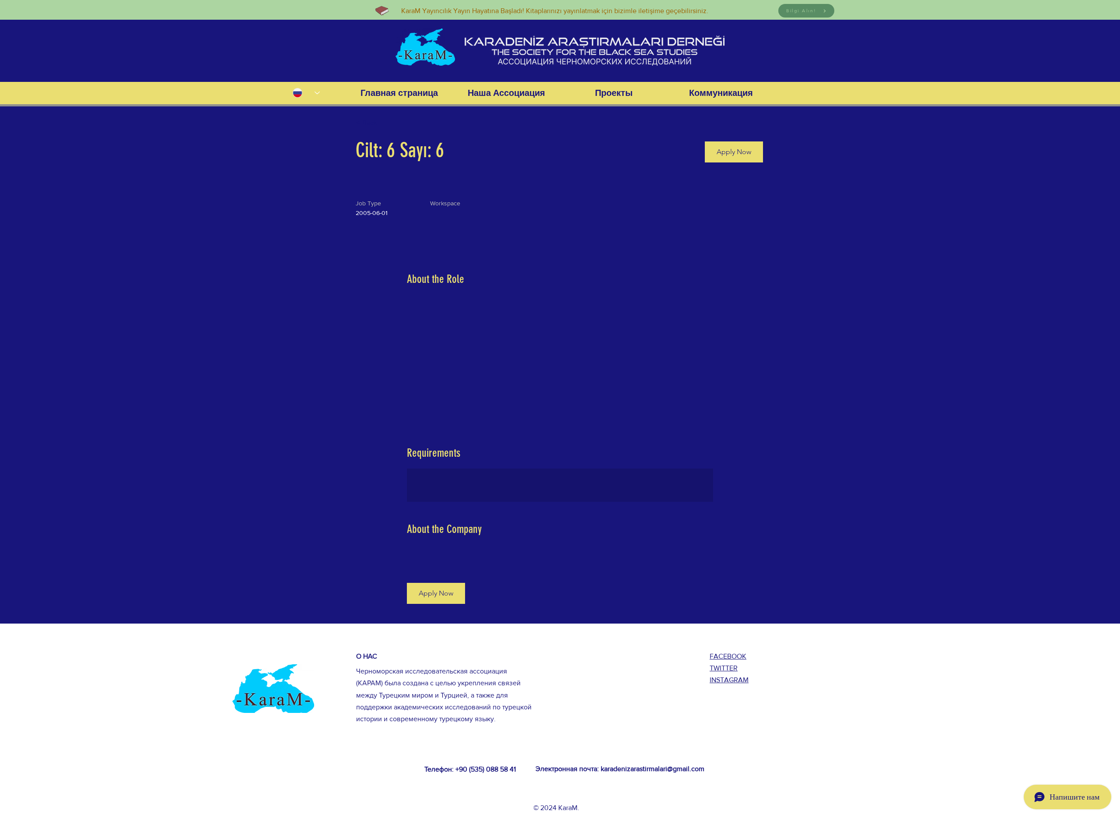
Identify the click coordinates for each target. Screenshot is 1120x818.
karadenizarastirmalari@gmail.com (652, 768)
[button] (734, 151)
